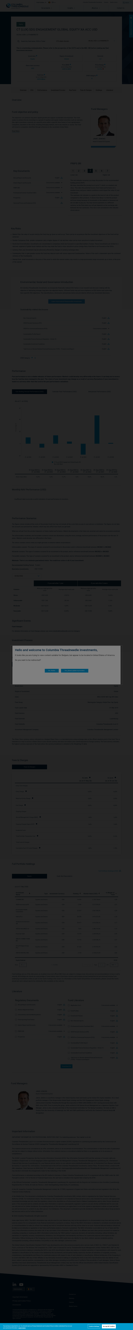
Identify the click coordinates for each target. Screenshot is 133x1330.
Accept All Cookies (109, 1326)
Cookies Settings (94, 1326)
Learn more (22, 1328)
